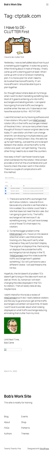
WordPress (44, 448)
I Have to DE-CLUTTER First (16, 29)
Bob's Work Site (13, 4)
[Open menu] (47, 4)
